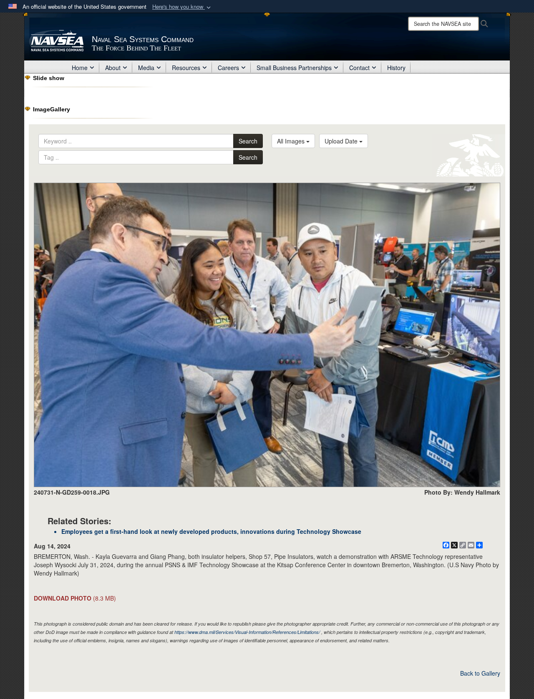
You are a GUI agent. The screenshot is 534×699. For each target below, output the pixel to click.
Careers (228, 67)
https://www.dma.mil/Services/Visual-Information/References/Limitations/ (247, 632)
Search (248, 141)
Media (146, 67)
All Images (291, 141)
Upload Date (342, 141)
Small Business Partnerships (294, 67)
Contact (359, 67)
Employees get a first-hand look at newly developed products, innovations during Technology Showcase (211, 531)
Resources (186, 67)
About (113, 67)
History (396, 67)
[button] (182, 7)
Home (80, 67)
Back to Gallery (480, 673)
